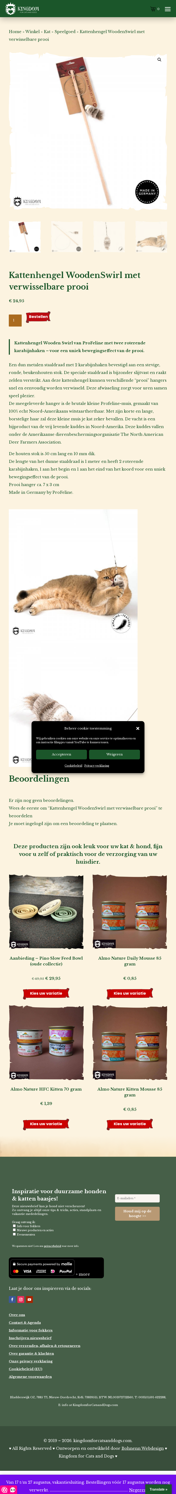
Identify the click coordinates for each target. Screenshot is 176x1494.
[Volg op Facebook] (12, 1299)
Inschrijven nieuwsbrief (30, 1338)
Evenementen (25, 1234)
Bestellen (38, 316)
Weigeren (114, 754)
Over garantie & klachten (31, 1353)
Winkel (32, 31)
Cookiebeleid (73, 765)
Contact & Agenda (25, 1323)
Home (15, 31)
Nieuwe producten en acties (35, 1230)
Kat (47, 31)
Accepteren (61, 754)
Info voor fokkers (28, 1226)
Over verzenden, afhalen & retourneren (44, 1346)
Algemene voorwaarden (30, 1377)
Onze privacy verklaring (31, 1361)
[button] (138, 728)
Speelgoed (65, 31)
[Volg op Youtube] (29, 1299)
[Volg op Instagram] (20, 1299)
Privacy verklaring (96, 765)
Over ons (17, 1315)
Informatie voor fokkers (31, 1330)
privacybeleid (52, 1246)
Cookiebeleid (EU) (25, 1369)
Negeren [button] (138, 1490)
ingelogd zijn (39, 823)
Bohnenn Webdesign (142, 1448)
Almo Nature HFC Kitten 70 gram (46, 1089)
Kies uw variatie (46, 993)
